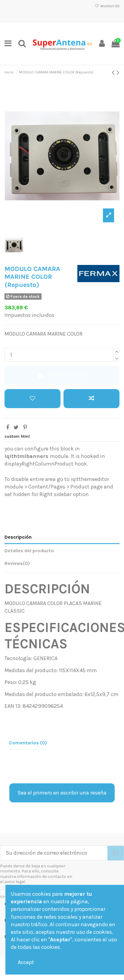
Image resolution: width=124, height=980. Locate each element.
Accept (26, 962)
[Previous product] (114, 72)
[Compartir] (7, 427)
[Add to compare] (91, 398)
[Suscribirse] (115, 853)
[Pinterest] (25, 427)
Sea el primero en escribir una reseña (62, 792)
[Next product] (117, 72)
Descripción (18, 537)
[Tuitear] (16, 427)
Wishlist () (109, 6)
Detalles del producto (29, 550)
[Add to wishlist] (32, 398)
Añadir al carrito (67, 375)
